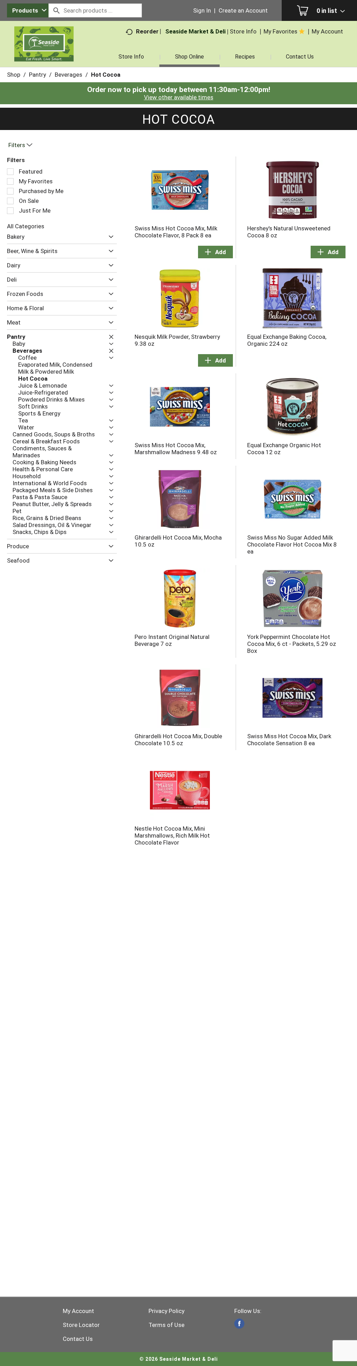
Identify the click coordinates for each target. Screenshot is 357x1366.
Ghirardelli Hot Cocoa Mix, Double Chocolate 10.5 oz (178, 740)
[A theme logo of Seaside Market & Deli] (44, 52)
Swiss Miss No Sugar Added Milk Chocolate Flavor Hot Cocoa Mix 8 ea (292, 544)
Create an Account (243, 10)
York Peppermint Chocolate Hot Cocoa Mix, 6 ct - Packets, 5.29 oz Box (291, 643)
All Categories (25, 226)
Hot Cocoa (105, 74)
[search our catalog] (56, 10)
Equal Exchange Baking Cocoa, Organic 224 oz (286, 340)
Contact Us (78, 1338)
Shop (13, 74)
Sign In (202, 10)
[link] (239, 1324)
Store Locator (81, 1324)
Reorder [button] (147, 31)
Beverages (68, 74)
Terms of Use (166, 1324)
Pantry (37, 74)
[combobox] (27, 10)
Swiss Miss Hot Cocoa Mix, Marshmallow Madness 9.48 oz (176, 449)
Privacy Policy (166, 1310)
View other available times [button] (178, 97)
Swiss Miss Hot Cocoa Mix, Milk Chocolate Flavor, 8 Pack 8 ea (176, 232)
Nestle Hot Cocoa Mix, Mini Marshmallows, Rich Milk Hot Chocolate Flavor (172, 835)
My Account (78, 1310)
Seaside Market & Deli (195, 31)
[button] (109, 237)
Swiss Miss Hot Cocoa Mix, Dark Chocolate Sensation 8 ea (289, 740)
